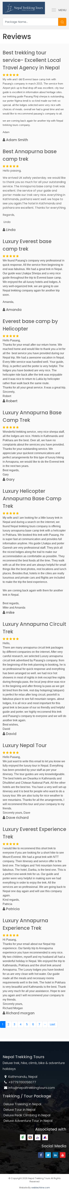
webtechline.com (40, 1187)
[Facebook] (41, 1155)
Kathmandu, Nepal (22, 1076)
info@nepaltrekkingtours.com (31, 1087)
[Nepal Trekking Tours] (24, 7)
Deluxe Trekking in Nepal (22, 1104)
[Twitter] (48, 1155)
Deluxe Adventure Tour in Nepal (28, 1120)
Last (52, 1024)
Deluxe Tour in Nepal (19, 1109)
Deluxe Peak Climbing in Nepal (27, 1115)
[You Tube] (62, 1155)
